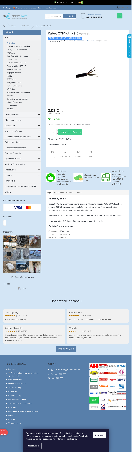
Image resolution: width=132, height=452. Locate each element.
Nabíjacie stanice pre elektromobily (20, 186)
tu (75, 439)
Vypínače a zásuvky (13, 131)
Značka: (101, 41)
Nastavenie (33, 445)
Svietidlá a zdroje (12, 142)
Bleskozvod (10, 125)
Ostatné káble (12, 105)
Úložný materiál (12, 114)
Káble (7, 37)
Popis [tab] (49, 192)
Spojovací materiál (13, 153)
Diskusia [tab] (69, 192)
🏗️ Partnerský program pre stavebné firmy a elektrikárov (34, 8)
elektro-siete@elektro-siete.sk (67, 370)
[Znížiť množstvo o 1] (57, 133)
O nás (10, 415)
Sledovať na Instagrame (24, 277)
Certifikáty (12, 391)
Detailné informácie (56, 144)
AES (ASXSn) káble (14, 82)
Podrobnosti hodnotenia (84, 41)
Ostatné (8, 175)
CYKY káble (11, 43)
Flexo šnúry (11, 96)
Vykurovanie (10, 170)
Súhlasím (99, 435)
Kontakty (6, 8)
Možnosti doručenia (82, 124)
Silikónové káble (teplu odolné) (18, 92)
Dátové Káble (12, 59)
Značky (8, 192)
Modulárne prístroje (13, 120)
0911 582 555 (60, 374)
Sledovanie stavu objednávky (20, 403)
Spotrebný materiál (13, 159)
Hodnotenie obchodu (66, 301)
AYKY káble (11, 53)
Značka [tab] (78, 192)
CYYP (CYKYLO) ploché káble (17, 50)
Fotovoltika (10, 181)
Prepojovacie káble (14, 73)
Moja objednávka (15, 379)
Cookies (11, 419)
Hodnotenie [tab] (59, 192)
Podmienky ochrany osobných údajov (23, 411)
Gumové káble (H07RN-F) (16, 66)
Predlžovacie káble (14, 69)
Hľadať (69, 16)
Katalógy (12, 407)
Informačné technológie (15, 147)
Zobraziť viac (66, 349)
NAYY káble (11, 89)
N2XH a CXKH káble (14, 86)
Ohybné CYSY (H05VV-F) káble (18, 46)
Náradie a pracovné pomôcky (18, 136)
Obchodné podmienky (17, 399)
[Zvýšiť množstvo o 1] (57, 130)
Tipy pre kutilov (14, 423)
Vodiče (9, 76)
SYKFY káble (11, 79)
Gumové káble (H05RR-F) (16, 63)
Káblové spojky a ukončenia (17, 99)
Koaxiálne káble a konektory (17, 56)
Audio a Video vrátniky (15, 164)
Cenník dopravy (14, 395)
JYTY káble (10, 109)
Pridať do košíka (69, 132)
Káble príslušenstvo (14, 102)
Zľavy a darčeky (14, 387)
